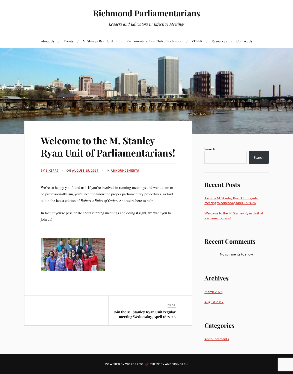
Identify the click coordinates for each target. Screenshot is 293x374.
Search (209, 149)
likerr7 (52, 170)
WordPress (134, 364)
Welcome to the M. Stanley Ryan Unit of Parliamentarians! (108, 146)
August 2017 (214, 302)
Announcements (125, 170)
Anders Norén (176, 364)
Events (68, 41)
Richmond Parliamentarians (146, 13)
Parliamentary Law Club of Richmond (154, 41)
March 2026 (213, 292)
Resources (219, 41)
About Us (47, 41)
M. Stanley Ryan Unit (98, 41)
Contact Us (244, 41)
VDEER (197, 41)
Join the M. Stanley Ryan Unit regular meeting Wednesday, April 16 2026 (144, 314)
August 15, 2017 (85, 170)
